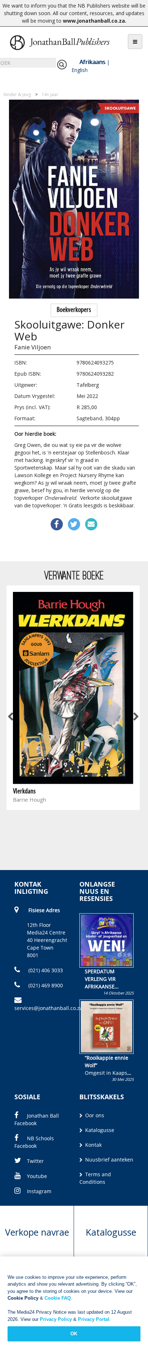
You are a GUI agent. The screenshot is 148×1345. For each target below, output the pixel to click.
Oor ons (94, 1115)
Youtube (37, 1176)
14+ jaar (50, 94)
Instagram (39, 1191)
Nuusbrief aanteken (108, 1159)
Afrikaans (92, 62)
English (79, 70)
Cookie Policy (23, 1298)
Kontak (93, 1144)
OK (73, 1333)
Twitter (35, 1161)
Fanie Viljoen (32, 347)
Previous (10, 717)
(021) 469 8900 (45, 985)
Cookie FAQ (58, 1298)
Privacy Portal (93, 1319)
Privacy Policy (56, 1319)
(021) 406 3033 (45, 970)
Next (135, 717)
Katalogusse (99, 1130)
